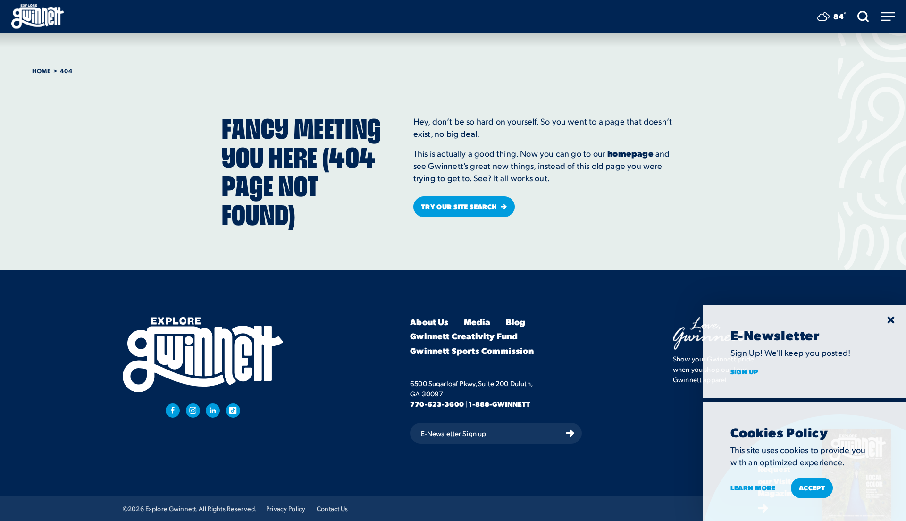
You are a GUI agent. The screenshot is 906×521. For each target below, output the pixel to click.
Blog (516, 322)
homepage (630, 153)
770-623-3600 (437, 404)
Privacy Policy (285, 508)
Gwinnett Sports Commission (472, 351)
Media (477, 322)
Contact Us (332, 508)
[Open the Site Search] (863, 16)
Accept (812, 487)
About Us (429, 322)
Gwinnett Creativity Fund (464, 337)
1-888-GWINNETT (499, 404)
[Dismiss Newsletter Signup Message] (891, 320)
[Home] (37, 16)
